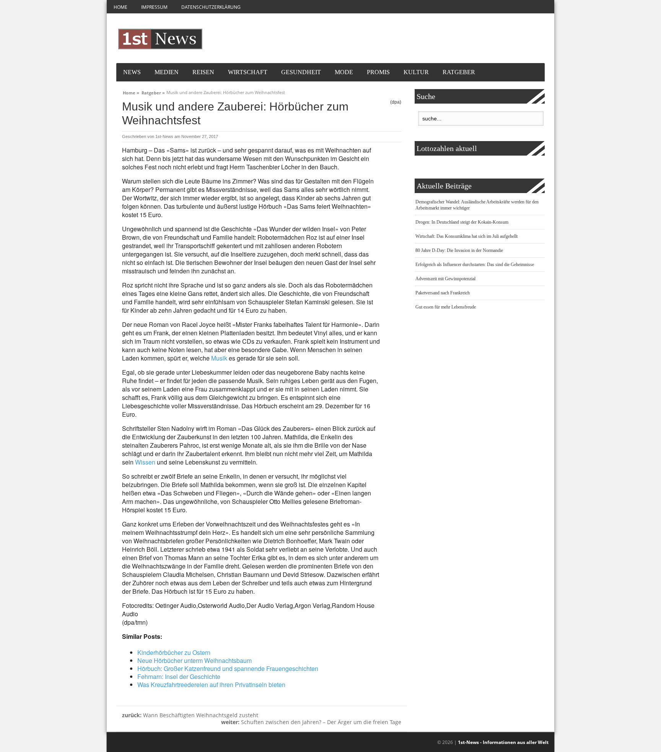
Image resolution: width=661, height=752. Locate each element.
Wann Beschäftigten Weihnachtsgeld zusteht (190, 715)
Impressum (154, 7)
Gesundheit (301, 72)
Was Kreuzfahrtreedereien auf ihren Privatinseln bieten (211, 684)
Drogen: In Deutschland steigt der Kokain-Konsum (461, 222)
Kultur (416, 72)
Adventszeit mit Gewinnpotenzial (445, 278)
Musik (219, 358)
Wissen (145, 462)
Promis (378, 72)
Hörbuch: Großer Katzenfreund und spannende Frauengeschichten (227, 668)
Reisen (203, 72)
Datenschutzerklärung (211, 7)
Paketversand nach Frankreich (442, 293)
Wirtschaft (247, 72)
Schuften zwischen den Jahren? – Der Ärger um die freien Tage (311, 722)
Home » (131, 92)
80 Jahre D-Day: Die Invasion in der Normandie (459, 250)
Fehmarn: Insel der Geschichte (178, 676)
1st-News (164, 136)
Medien (167, 72)
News (132, 72)
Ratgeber (459, 72)
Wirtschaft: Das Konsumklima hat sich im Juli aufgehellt (466, 236)
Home (120, 7)
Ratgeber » (153, 92)
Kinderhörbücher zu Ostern (173, 652)
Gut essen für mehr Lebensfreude (445, 307)
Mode (344, 72)
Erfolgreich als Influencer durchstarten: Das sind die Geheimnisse (474, 264)
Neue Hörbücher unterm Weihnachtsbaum (194, 660)
